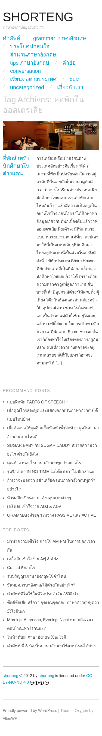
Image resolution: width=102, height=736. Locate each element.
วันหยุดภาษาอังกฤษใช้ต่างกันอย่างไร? (41, 585)
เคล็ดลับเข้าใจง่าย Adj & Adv (32, 558)
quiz (74, 79)
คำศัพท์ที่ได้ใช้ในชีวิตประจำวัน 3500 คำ (42, 593)
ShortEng (38, 17)
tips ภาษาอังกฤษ (29, 62)
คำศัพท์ (11, 38)
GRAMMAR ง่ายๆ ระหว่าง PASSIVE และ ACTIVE (51, 515)
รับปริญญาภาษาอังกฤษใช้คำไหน (36, 576)
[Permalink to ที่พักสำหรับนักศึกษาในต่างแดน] (51, 137)
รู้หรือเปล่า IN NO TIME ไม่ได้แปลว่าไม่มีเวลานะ (50, 471)
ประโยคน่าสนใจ (30, 46)
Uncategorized (27, 87)
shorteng (10, 675)
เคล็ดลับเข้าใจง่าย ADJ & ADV (34, 506)
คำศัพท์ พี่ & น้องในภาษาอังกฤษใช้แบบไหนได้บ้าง (51, 645)
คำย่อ (69, 62)
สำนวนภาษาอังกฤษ (33, 54)
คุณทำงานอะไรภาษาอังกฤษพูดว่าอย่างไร (44, 462)
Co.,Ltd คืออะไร (21, 567)
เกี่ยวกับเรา (70, 87)
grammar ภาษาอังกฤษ (59, 38)
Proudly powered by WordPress (30, 710)
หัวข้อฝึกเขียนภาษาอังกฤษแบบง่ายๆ (39, 497)
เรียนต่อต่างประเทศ (33, 79)
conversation (25, 71)
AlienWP (10, 718)
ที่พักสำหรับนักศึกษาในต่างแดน (16, 166)
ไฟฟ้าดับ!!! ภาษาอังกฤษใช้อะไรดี (36, 637)
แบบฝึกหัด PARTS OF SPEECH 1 (37, 402)
